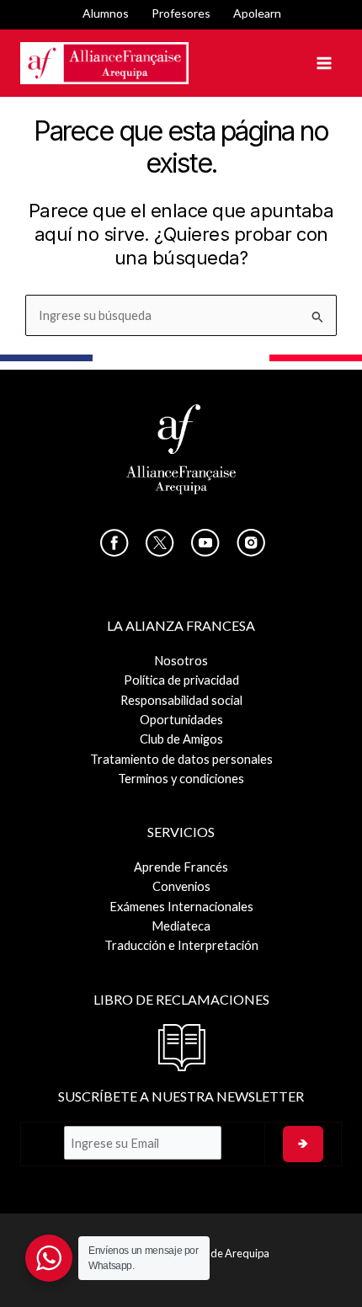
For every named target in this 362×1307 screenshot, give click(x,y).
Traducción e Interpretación (181, 945)
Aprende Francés (181, 867)
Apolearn (257, 13)
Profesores (181, 13)
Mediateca (181, 926)
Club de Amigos (181, 739)
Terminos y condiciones (181, 778)
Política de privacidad (181, 680)
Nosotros (181, 661)
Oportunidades (181, 719)
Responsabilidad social (181, 700)
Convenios (181, 886)
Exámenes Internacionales (181, 906)
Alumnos (106, 13)
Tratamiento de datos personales (181, 759)
